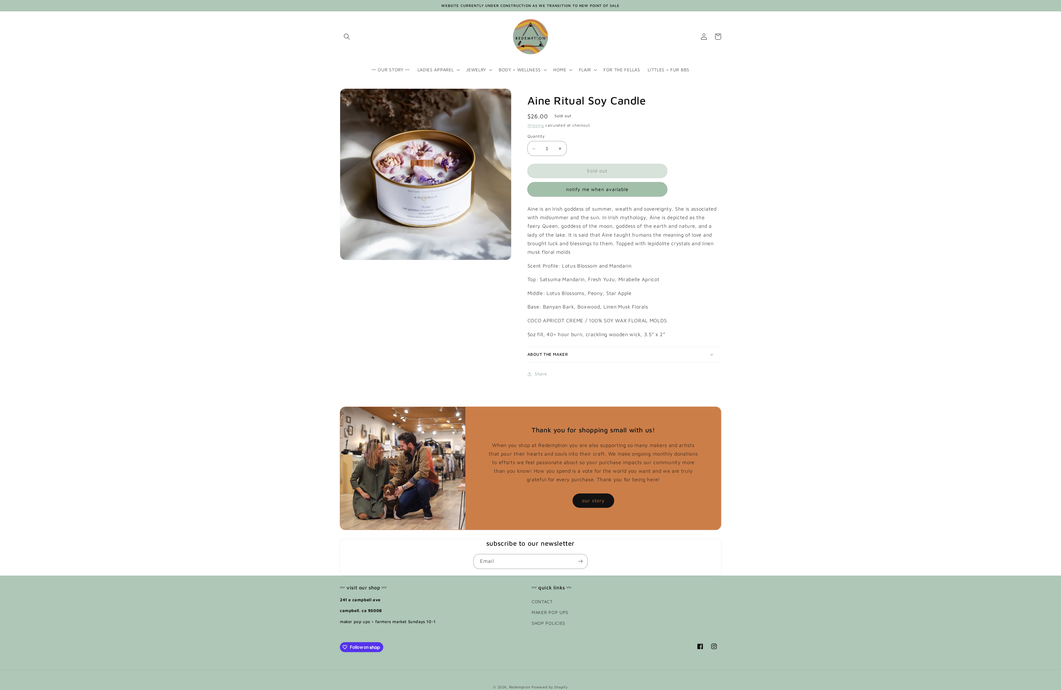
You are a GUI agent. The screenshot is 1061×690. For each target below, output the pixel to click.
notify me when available (597, 189)
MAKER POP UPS (550, 612)
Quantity (536, 136)
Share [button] (541, 374)
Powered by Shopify (550, 687)
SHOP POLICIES (548, 623)
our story (593, 500)
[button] (347, 37)
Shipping (535, 125)
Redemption (519, 687)
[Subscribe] (580, 561)
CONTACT (542, 601)
